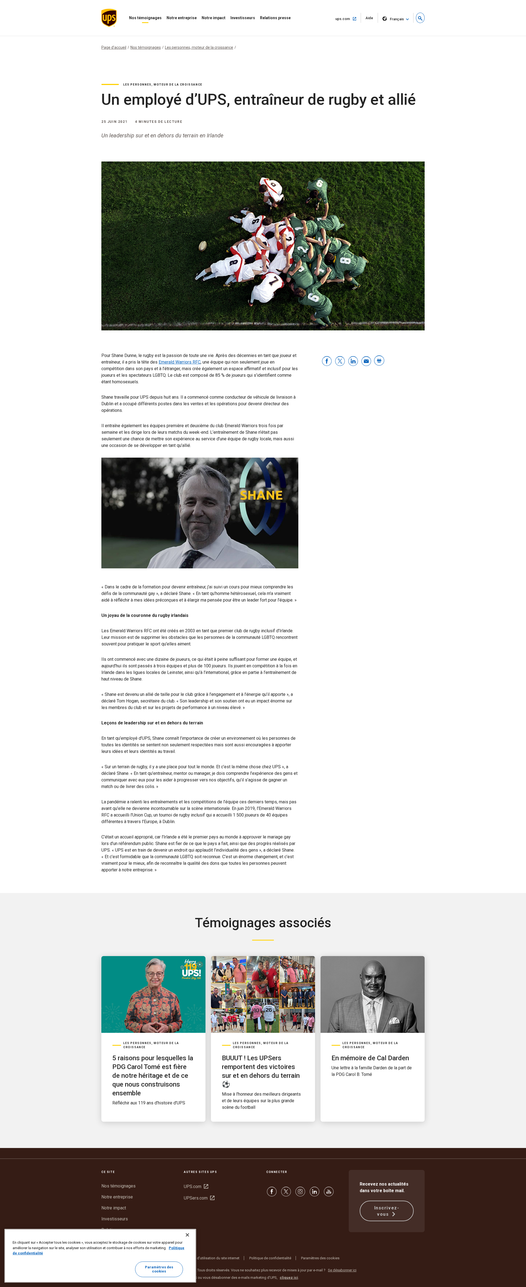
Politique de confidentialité (270, 1258)
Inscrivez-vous (386, 1211)
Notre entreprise (182, 18)
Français (397, 19)
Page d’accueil (113, 47)
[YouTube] (328, 1194)
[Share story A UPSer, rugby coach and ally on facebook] (326, 361)
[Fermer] (187, 1235)
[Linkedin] (314, 1194)
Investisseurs (242, 18)
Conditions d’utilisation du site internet (209, 1258)
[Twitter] (286, 1194)
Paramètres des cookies (320, 1258)
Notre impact (213, 18)
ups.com (348, 19)
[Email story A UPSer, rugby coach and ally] (366, 361)
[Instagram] (300, 1194)
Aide (371, 19)
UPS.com (196, 1186)
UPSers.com (199, 1198)
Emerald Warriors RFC (180, 362)
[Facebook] (271, 1194)
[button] (420, 18)
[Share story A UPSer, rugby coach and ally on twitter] (340, 361)
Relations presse (275, 18)
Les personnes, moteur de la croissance (199, 47)
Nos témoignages (145, 18)
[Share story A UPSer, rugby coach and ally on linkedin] (353, 361)
